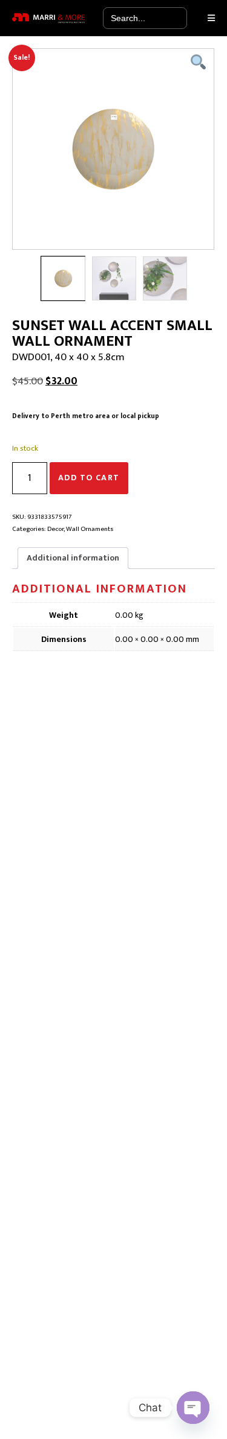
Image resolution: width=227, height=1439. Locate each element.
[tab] (73, 558)
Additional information (73, 558)
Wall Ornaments (89, 529)
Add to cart (88, 477)
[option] (113, 149)
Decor (55, 529)
